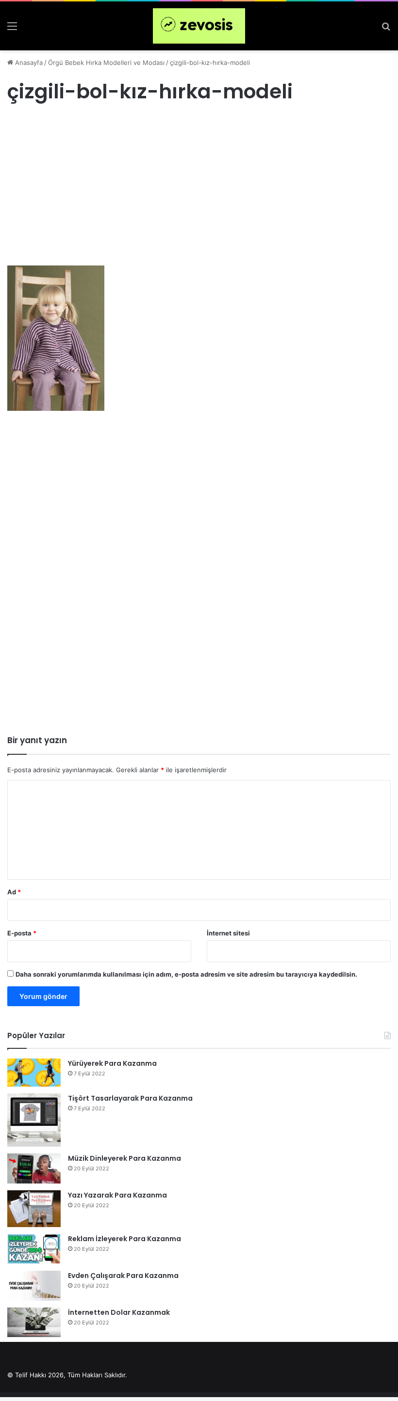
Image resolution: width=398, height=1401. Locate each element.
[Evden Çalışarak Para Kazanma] (34, 1286)
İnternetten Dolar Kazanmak (119, 1312)
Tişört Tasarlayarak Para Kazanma (130, 1098)
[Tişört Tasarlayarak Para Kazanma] (34, 1120)
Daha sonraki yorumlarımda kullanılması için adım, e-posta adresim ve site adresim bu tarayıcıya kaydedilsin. (186, 974)
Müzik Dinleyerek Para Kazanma (124, 1158)
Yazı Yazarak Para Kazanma (117, 1195)
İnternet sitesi (228, 933)
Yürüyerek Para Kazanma (112, 1063)
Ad (14, 892)
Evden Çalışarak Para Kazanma (123, 1275)
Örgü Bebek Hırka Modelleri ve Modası (106, 62)
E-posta (21, 933)
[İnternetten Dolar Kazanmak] (34, 1322)
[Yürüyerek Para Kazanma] (34, 1073)
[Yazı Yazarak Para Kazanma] (34, 1208)
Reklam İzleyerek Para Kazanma (124, 1239)
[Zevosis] (199, 26)
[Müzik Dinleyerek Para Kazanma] (34, 1168)
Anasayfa (28, 62)
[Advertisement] (199, 194)
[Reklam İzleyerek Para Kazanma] (34, 1249)
